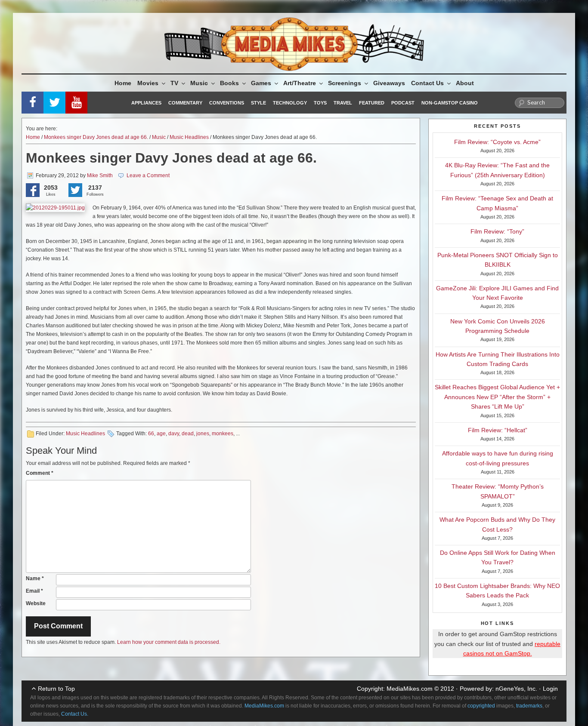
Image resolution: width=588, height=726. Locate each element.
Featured (371, 102)
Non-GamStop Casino (449, 102)
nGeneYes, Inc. (516, 688)
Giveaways (389, 83)
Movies (147, 83)
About (465, 83)
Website (36, 603)
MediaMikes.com (410, 688)
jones (202, 434)
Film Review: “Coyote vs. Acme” (497, 141)
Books (229, 83)
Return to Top (56, 688)
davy (173, 434)
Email (34, 591)
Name (35, 578)
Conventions (226, 102)
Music (199, 83)
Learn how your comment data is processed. (168, 642)
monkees (222, 434)
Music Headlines (189, 137)
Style (258, 102)
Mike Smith (100, 175)
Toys (320, 102)
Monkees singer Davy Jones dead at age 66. (96, 137)
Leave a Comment (148, 175)
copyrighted (481, 706)
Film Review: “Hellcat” (497, 430)
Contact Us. (74, 714)
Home (123, 83)
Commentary (185, 102)
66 (151, 434)
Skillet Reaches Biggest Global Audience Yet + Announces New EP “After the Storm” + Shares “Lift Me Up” (497, 397)
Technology (290, 102)
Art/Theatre (299, 83)
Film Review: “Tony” (497, 231)
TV (174, 83)
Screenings (344, 83)
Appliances (146, 102)
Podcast (403, 102)
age (161, 434)
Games (261, 83)
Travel (343, 102)
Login (550, 688)
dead (188, 434)
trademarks (529, 706)
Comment (39, 473)
